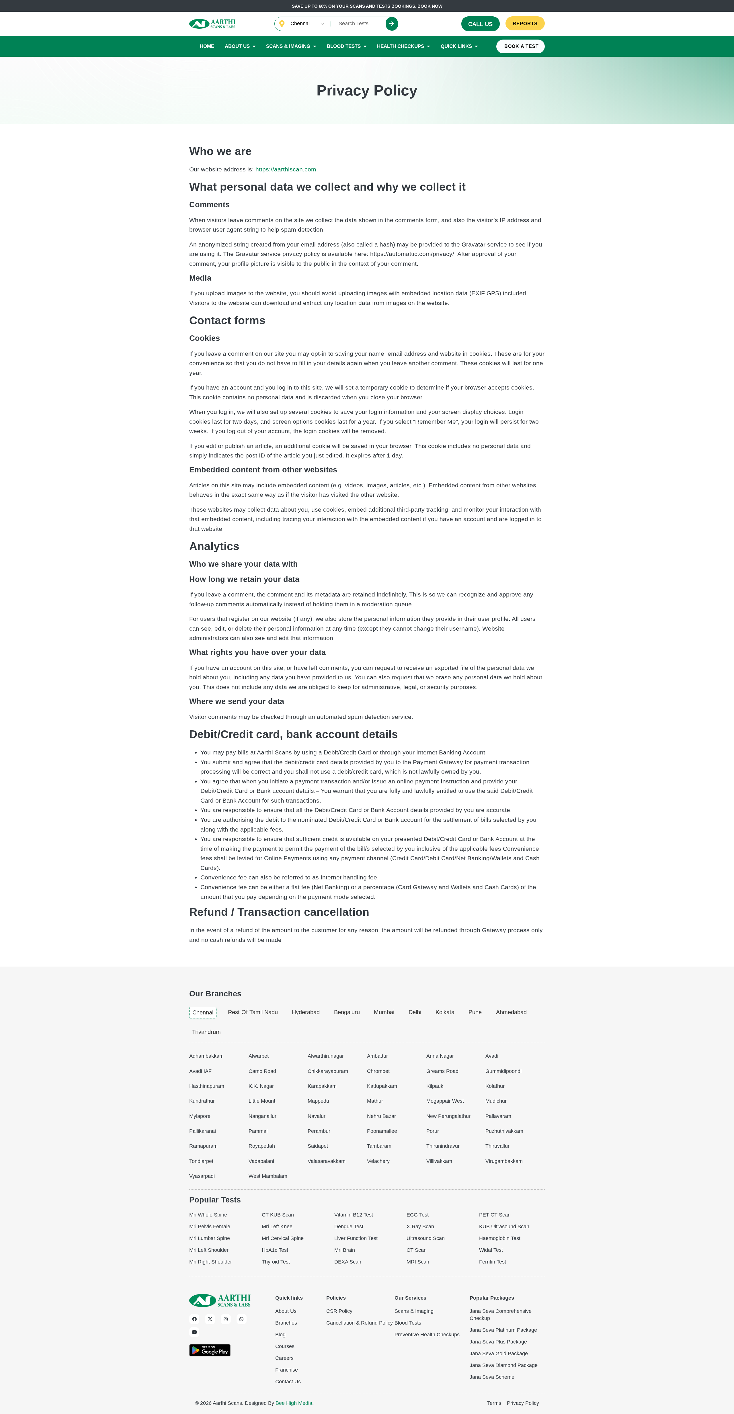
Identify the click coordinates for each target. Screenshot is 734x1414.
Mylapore (199, 1116)
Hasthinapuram (206, 1086)
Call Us (480, 24)
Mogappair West (445, 1101)
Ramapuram (203, 1146)
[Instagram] (226, 1319)
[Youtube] (194, 1332)
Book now (429, 6)
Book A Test (521, 46)
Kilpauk (434, 1086)
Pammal (258, 1131)
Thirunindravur (443, 1146)
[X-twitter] (210, 1319)
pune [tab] (475, 1012)
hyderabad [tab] (306, 1012)
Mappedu (318, 1101)
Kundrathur (202, 1101)
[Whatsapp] (242, 1319)
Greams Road (442, 1071)
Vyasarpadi (202, 1176)
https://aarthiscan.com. (286, 169)
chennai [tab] (202, 1012)
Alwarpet (259, 1056)
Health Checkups (400, 46)
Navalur (316, 1116)
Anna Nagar (440, 1056)
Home (207, 46)
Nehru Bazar (381, 1116)
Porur (432, 1131)
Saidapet (318, 1146)
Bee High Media (294, 1403)
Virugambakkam (504, 1161)
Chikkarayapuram (328, 1071)
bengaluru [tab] (347, 1012)
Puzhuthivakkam (504, 1131)
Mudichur (496, 1101)
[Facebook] (194, 1319)
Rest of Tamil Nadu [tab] (253, 1012)
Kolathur (495, 1086)
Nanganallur (262, 1116)
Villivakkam (439, 1161)
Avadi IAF (200, 1071)
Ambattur (377, 1056)
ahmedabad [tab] (511, 1012)
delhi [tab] (415, 1012)
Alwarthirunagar (326, 1056)
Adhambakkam (206, 1056)
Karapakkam (322, 1086)
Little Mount (262, 1101)
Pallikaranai (202, 1131)
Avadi (491, 1056)
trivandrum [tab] (206, 1032)
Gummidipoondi (503, 1071)
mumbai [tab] (384, 1012)
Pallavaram (498, 1116)
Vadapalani (261, 1161)
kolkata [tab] (445, 1012)
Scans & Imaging (288, 46)
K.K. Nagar (261, 1086)
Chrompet (378, 1071)
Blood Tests (344, 46)
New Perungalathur (448, 1116)
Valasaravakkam (326, 1161)
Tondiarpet (201, 1161)
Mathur (375, 1101)
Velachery (378, 1161)
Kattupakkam (382, 1086)
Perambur (319, 1131)
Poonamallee (382, 1131)
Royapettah (262, 1146)
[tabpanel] (367, 1114)
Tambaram (379, 1146)
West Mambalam (268, 1176)
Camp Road (262, 1071)
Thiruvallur (497, 1146)
